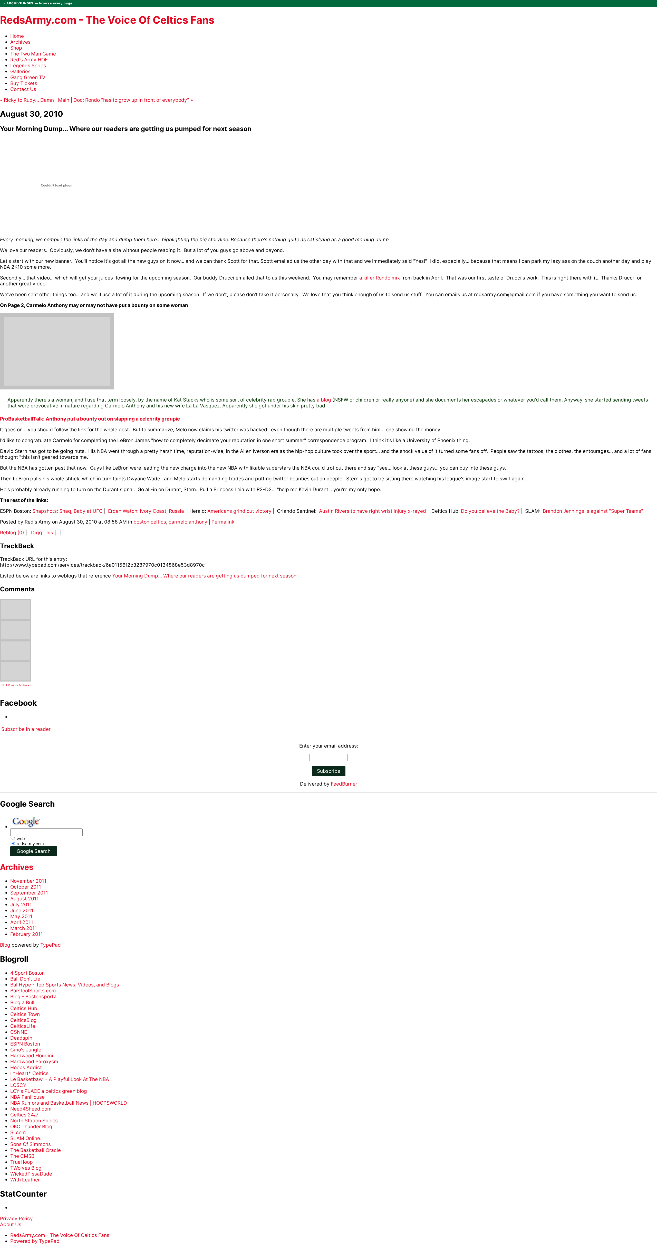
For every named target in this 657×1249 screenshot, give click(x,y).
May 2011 (21, 916)
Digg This (42, 533)
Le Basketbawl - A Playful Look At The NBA (59, 1079)
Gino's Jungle (25, 1050)
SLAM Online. (25, 1138)
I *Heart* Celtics (29, 1073)
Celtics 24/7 (24, 1115)
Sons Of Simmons (30, 1144)
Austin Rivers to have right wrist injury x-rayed (372, 511)
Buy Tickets (23, 83)
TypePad (50, 945)
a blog (324, 400)
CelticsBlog (23, 1020)
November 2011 (28, 881)
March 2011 (23, 928)
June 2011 (21, 911)
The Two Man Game (33, 54)
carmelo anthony (188, 522)
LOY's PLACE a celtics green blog (48, 1091)
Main (63, 100)
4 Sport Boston (27, 973)
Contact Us (23, 89)
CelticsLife (22, 1026)
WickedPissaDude (31, 1174)
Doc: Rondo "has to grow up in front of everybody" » (133, 100)
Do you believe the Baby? (490, 511)
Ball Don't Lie (25, 979)
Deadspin (21, 1038)
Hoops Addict (26, 1067)
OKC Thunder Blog (31, 1127)
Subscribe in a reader (26, 729)
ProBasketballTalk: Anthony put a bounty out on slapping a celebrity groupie (90, 419)
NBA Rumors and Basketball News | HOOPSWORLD (68, 1103)
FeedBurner (344, 784)
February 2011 (26, 934)
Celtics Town (25, 1014)
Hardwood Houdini (31, 1056)
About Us (10, 1224)
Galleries (20, 71)
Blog (5, 945)
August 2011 (24, 899)
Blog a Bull (22, 1002)
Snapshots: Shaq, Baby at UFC (67, 511)
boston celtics (149, 522)
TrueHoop (21, 1162)
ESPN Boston (25, 1044)
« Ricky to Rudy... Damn (27, 100)
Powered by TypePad (35, 1241)
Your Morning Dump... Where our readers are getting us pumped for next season (204, 576)
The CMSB (22, 1156)
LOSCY (18, 1085)
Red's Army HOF (29, 60)
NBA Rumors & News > (17, 685)
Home (17, 36)
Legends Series (28, 66)
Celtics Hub (23, 1008)
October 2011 (25, 887)
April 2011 (21, 922)
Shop (16, 48)
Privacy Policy (16, 1219)
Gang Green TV (27, 77)
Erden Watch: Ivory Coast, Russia (146, 511)
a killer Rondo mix (379, 278)
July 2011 (21, 905)
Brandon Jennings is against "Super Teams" (593, 511)
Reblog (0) (12, 533)
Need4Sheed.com (31, 1109)
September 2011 (29, 893)
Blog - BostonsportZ (33, 997)
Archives (20, 42)
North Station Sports (34, 1121)
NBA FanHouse (27, 1097)
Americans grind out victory (239, 511)
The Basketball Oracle (35, 1150)
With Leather (25, 1180)
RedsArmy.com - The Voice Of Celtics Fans (107, 20)
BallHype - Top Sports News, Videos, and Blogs (64, 985)
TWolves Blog (26, 1168)
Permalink (222, 522)
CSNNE (18, 1032)
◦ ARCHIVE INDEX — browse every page (38, 3)
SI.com (18, 1132)
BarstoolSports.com (33, 991)
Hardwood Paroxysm (34, 1062)
